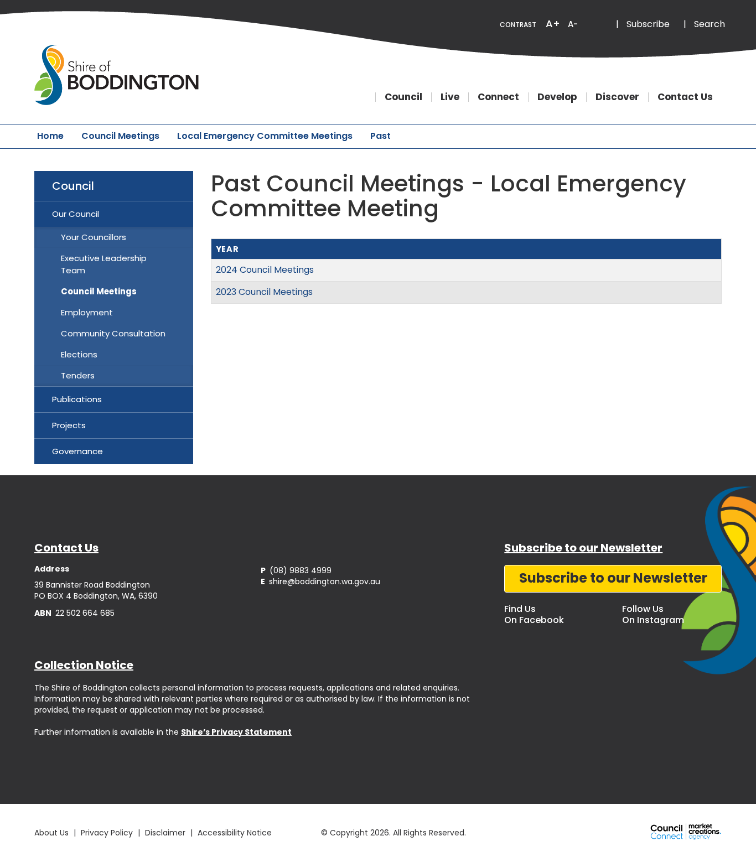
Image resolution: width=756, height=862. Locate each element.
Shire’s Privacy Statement (236, 732)
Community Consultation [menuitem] (113, 333)
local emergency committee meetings (265, 135)
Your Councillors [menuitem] (93, 237)
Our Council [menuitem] (75, 214)
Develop (557, 97)
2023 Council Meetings (264, 291)
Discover (617, 97)
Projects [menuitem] (69, 425)
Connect (498, 97)
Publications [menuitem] (77, 399)
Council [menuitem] (73, 186)
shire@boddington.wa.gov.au (320, 581)
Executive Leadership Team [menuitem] (104, 264)
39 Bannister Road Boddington (92, 584)
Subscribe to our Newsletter (613, 578)
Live (450, 97)
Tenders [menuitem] (78, 375)
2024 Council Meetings (265, 269)
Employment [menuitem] (87, 312)
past (380, 135)
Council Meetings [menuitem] (99, 291)
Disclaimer (165, 832)
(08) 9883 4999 (296, 570)
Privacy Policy (107, 832)
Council (403, 97)
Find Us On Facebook (534, 614)
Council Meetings (120, 135)
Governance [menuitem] (77, 451)
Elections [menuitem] (79, 354)
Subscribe (648, 24)
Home (50, 135)
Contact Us (685, 97)
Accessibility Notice (235, 832)
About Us (51, 832)
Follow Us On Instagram (653, 614)
